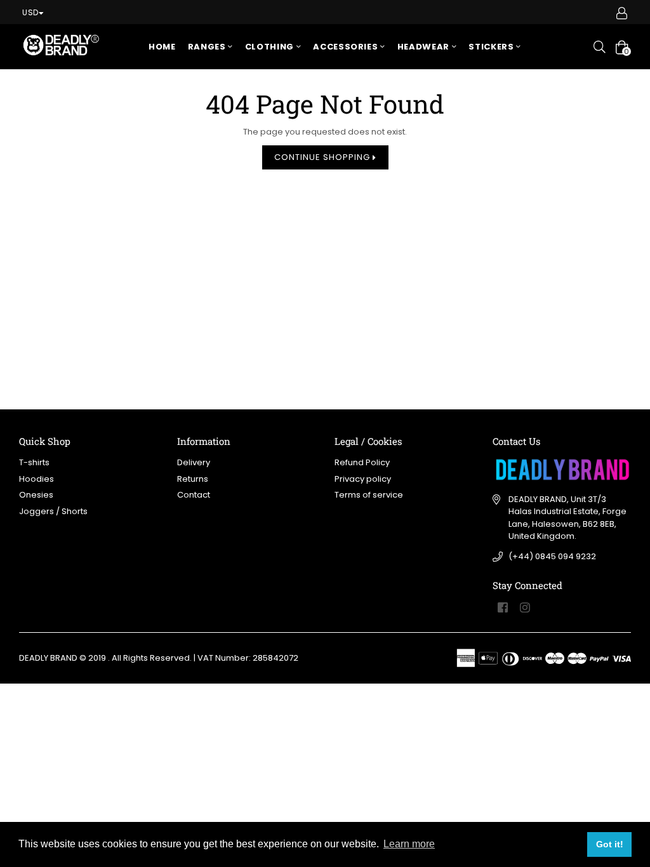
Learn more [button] (409, 843)
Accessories (346, 47)
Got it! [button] (609, 844)
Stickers (492, 47)
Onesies (36, 495)
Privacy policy (363, 479)
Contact (193, 495)
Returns (192, 479)
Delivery (193, 462)
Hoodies (36, 479)
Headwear (424, 47)
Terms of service (369, 495)
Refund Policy (362, 462)
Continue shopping (323, 157)
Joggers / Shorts (53, 511)
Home (162, 47)
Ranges (208, 47)
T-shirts (34, 462)
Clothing (270, 47)
